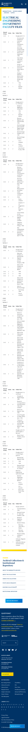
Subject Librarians (5, 692)
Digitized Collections (9, 587)
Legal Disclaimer (5, 717)
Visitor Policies (5, 694)
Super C (13, 12)
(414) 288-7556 (4, 668)
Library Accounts (5, 685)
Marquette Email (19, 694)
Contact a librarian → (8, 620)
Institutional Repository (10, 591)
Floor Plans (17, 687)
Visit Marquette (5, 696)
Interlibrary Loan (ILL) (20, 689)
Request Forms (5, 689)
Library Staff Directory (20, 692)
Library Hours (4, 687)
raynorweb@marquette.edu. (9, 630)
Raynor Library (17, 11)
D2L (16, 685)
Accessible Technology (6, 722)
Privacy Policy (4, 715)
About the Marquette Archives (11, 570)
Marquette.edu (7, 11)
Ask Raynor (5, 674)
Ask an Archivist (12, 601)
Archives (6, 12)
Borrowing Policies (5, 682)
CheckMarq (17, 682)
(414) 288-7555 (4, 664)
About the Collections (9, 574)
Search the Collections (9, 578)
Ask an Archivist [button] (15, 726)
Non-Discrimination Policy (7, 720)
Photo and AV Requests (9, 583)
